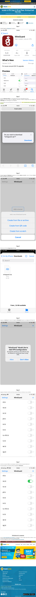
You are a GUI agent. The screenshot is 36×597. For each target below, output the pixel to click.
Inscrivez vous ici (31, 16)
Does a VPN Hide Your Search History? (7, 587)
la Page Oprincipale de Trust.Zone (9, 537)
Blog (19, 576)
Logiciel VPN (5, 573)
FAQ (19, 578)
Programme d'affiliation (7, 581)
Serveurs (4, 575)
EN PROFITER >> (27, 1)
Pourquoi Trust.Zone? (23, 571)
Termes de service (6, 576)
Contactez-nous (22, 573)
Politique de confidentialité (8, 578)
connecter (19, 16)
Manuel (20, 580)
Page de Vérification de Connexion (18, 539)
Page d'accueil (5, 571)
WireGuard (9, 28)
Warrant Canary (6, 580)
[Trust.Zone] (5, 7)
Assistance (21, 575)
